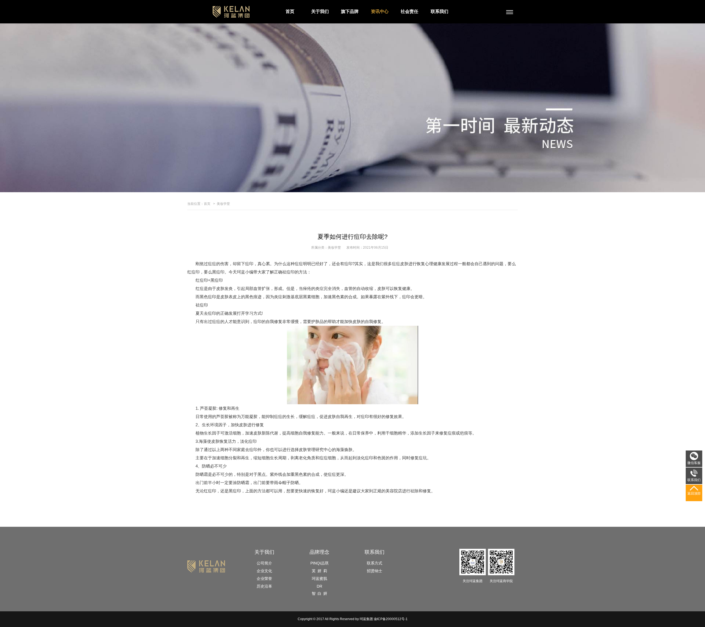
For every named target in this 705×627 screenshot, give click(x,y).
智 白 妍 (319, 593)
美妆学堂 (223, 204)
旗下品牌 (350, 11)
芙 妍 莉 (319, 571)
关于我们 (320, 11)
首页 (290, 11)
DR (319, 586)
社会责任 (409, 11)
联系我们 (439, 11)
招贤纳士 (374, 571)
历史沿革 (264, 586)
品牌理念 (319, 552)
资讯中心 (380, 11)
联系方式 (374, 563)
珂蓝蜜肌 (319, 578)
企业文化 (264, 571)
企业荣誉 (264, 578)
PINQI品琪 (319, 563)
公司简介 (264, 563)
